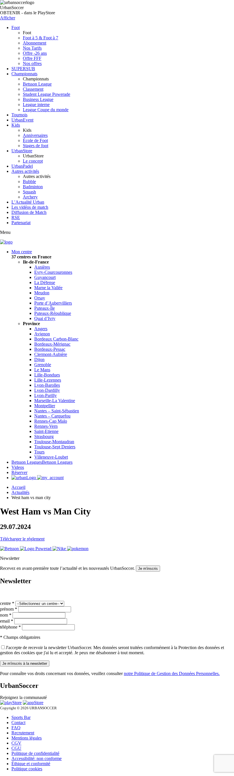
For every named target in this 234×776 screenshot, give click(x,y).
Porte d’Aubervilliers (53, 303)
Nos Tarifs (32, 48)
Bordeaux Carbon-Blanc (56, 339)
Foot (15, 27)
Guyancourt (45, 277)
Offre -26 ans (35, 53)
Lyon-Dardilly (47, 390)
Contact (18, 722)
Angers (40, 328)
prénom (8, 609)
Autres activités (25, 171)
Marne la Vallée (48, 287)
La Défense (44, 282)
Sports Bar (21, 717)
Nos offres (32, 63)
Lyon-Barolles (47, 385)
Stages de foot (35, 145)
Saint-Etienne (46, 431)
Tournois (19, 114)
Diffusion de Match (29, 212)
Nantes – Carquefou (52, 416)
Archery (30, 196)
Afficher (7, 17)
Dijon (39, 359)
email (6, 621)
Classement (33, 89)
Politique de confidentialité (35, 753)
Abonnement (34, 42)
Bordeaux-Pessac (49, 349)
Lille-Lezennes (47, 380)
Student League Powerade (46, 94)
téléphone (10, 627)
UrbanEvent (22, 119)
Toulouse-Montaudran (54, 441)
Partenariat (21, 222)
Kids (15, 125)
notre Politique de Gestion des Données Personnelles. (172, 673)
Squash (29, 191)
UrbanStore (21, 150)
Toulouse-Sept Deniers (54, 446)
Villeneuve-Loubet (51, 457)
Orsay (39, 297)
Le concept (33, 161)
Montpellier (44, 405)
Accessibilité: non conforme (36, 758)
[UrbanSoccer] (6, 242)
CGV (16, 743)
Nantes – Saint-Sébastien (56, 410)
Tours (39, 451)
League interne (36, 104)
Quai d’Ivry (44, 318)
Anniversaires (35, 135)
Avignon (42, 333)
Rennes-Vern (46, 426)
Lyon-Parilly (45, 395)
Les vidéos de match (29, 207)
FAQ (16, 727)
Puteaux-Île (44, 308)
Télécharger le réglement (22, 538)
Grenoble (42, 364)
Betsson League (37, 84)
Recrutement (22, 732)
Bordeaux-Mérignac (52, 344)
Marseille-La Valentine (54, 400)
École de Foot (35, 140)
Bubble (29, 181)
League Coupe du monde (45, 109)
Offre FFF (32, 58)
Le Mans (42, 369)
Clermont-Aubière (50, 354)
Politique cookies (26, 768)
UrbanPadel (22, 166)
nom (5, 615)
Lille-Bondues (47, 374)
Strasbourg (44, 436)
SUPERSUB (23, 68)
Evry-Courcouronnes (53, 272)
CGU (16, 748)
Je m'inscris (148, 568)
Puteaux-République (52, 313)
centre (7, 603)
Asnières (42, 267)
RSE (15, 217)
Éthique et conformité (30, 763)
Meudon (41, 292)
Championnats (24, 73)
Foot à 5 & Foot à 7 (40, 37)
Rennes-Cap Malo (50, 421)
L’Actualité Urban (27, 202)
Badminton (33, 186)
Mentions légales (26, 738)
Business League (38, 99)
